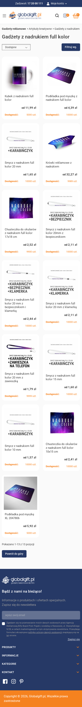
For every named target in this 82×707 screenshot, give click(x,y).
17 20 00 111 (35, 3)
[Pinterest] (21, 681)
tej (7, 635)
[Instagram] (13, 681)
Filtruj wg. (71, 46)
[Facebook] (5, 681)
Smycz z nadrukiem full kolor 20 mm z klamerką (61, 305)
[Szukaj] (57, 15)
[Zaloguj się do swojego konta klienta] (49, 3)
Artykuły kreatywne (40, 28)
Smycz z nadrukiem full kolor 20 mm (19, 164)
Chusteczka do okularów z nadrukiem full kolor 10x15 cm (61, 447)
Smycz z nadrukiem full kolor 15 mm (60, 377)
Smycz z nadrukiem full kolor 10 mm (19, 447)
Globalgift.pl (37, 696)
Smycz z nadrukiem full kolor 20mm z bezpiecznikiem (60, 233)
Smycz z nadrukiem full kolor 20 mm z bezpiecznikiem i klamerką (19, 305)
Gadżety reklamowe (14, 28)
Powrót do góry (14, 553)
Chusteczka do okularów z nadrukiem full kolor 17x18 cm (20, 233)
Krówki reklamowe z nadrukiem (59, 164)
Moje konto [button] (58, 3)
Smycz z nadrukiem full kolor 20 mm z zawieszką (19, 377)
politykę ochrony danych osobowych (45, 632)
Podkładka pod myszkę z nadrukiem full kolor (61, 98)
